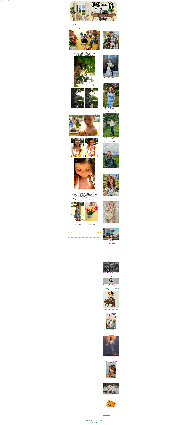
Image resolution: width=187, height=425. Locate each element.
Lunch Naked (71, 26)
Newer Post (70, 232)
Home (84, 232)
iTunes (117, 329)
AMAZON (105, 329)
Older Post (99, 232)
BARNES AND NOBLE (111, 329)
